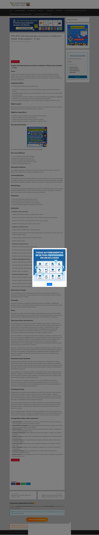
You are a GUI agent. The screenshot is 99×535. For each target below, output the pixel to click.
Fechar (49, 284)
